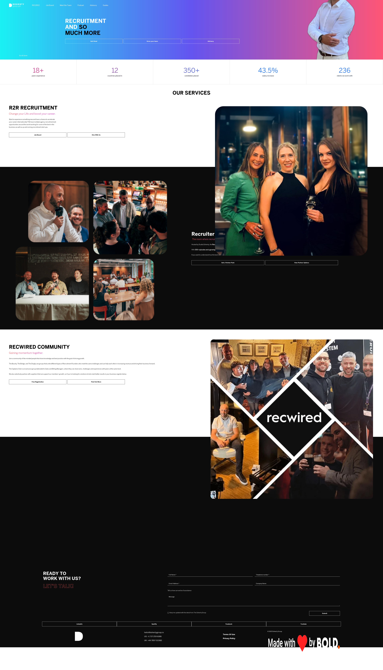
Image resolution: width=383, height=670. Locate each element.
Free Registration (38, 382)
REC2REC (36, 5)
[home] (16, 5)
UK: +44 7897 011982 (153, 640)
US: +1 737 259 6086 (153, 636)
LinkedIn (79, 624)
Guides (105, 5)
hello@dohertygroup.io (154, 632)
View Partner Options (301, 262)
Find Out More (96, 382)
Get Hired (93, 41)
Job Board (37, 135)
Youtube (303, 624)
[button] (36, 5)
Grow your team (152, 41)
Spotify (154, 624)
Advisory (211, 41)
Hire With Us (96, 135)
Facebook (229, 624)
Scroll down (23, 55)
